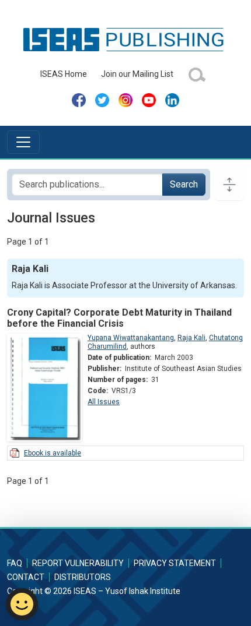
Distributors (82, 577)
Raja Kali (191, 338)
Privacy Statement (175, 563)
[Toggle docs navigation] (229, 184)
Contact (25, 577)
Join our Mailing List (137, 74)
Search (184, 184)
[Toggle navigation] (23, 142)
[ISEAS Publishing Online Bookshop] (125, 39)
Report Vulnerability (78, 563)
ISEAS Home (63, 74)
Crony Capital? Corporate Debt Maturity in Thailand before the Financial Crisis (119, 318)
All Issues (104, 402)
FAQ (14, 563)
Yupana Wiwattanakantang (131, 338)
